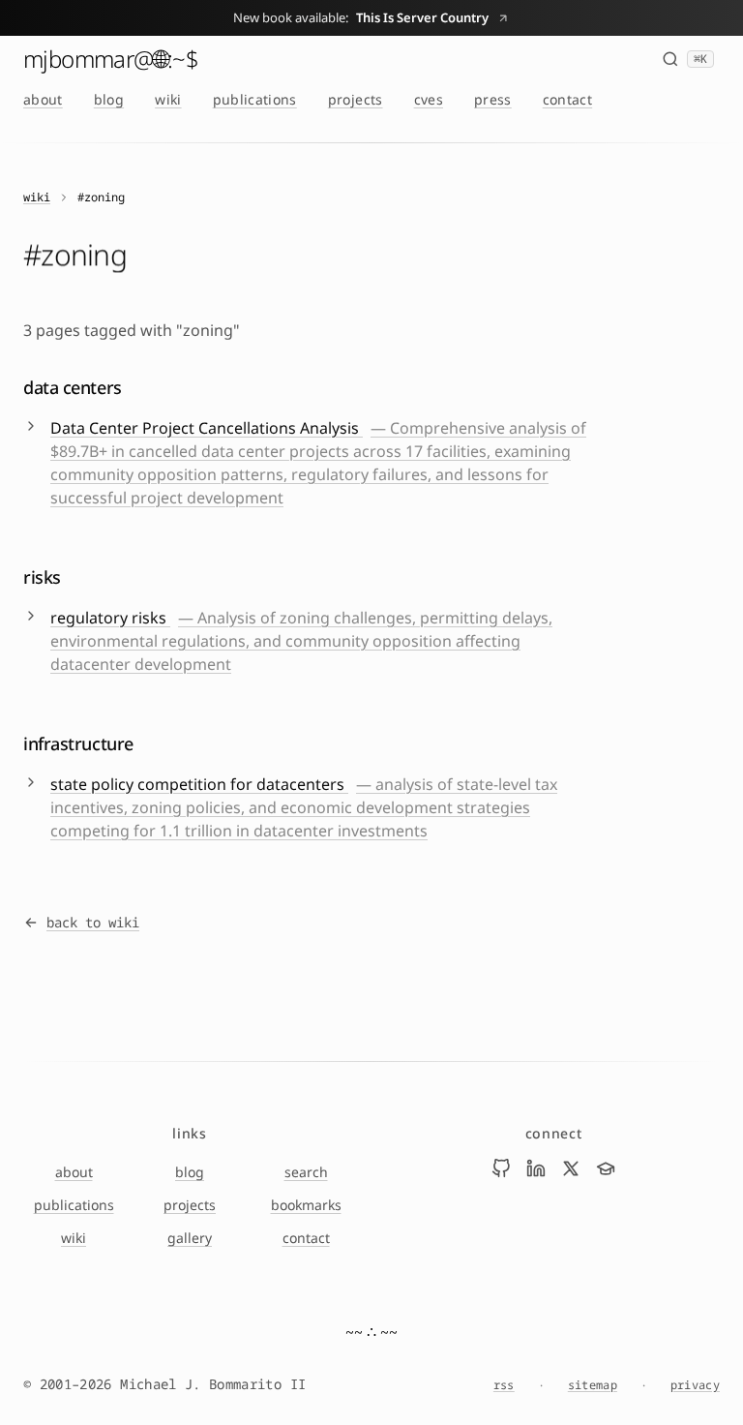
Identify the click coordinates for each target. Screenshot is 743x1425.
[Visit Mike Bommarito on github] (501, 1168)
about (43, 99)
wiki (168, 99)
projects (355, 99)
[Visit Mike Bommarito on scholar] (605, 1168)
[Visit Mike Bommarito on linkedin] (536, 1168)
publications (255, 99)
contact (567, 99)
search (306, 1172)
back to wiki (92, 922)
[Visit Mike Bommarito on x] (570, 1168)
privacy (695, 1385)
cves (428, 99)
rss (504, 1385)
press (493, 99)
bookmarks (306, 1205)
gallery (189, 1237)
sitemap (592, 1385)
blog (109, 99)
